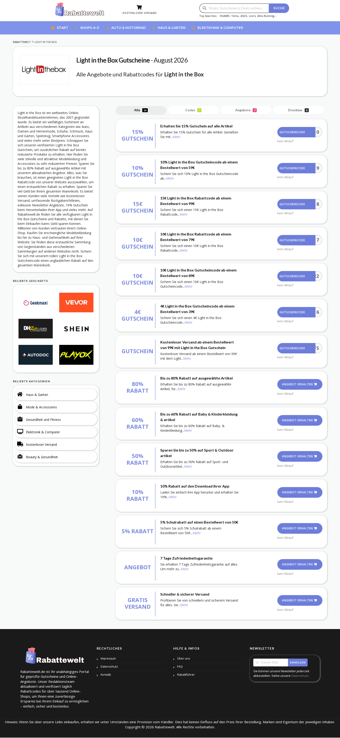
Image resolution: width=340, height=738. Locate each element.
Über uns (183, 658)
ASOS (244, 16)
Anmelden (298, 662)
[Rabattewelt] (80, 11)
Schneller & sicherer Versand (184, 594)
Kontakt (106, 675)
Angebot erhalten (298, 384)
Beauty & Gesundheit (42, 457)
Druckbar (297, 110)
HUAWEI (224, 16)
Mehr (176, 137)
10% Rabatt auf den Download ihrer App (194, 486)
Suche (279, 8)
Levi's (252, 16)
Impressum (108, 658)
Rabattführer (186, 675)
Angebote (245, 110)
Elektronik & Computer (43, 432)
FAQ (180, 667)
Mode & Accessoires (41, 407)
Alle (140, 110)
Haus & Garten (37, 394)
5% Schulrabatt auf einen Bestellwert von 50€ (199, 522)
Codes (192, 110)
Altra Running (265, 16)
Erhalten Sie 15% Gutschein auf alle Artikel (196, 126)
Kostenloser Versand (41, 444)
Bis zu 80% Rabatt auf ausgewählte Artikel (196, 378)
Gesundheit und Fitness (43, 419)
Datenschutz (109, 667)
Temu (235, 16)
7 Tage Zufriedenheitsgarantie (186, 558)
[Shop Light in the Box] (44, 70)
